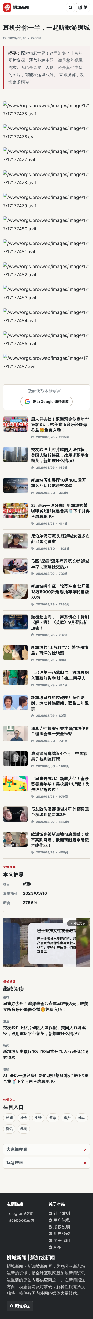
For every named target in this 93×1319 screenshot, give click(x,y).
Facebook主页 (20, 1220)
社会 (23, 1118)
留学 (52, 1118)
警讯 (9, 1129)
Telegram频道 (20, 1213)
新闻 (9, 1118)
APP (56, 1247)
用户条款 (61, 1233)
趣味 (81, 1118)
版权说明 (61, 1227)
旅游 (27, 883)
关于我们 (61, 1240)
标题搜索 (14, 1162)
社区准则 (61, 1213)
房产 (67, 1118)
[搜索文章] (70, 7)
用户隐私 (61, 1220)
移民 (23, 1129)
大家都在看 (16, 1149)
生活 (38, 1118)
